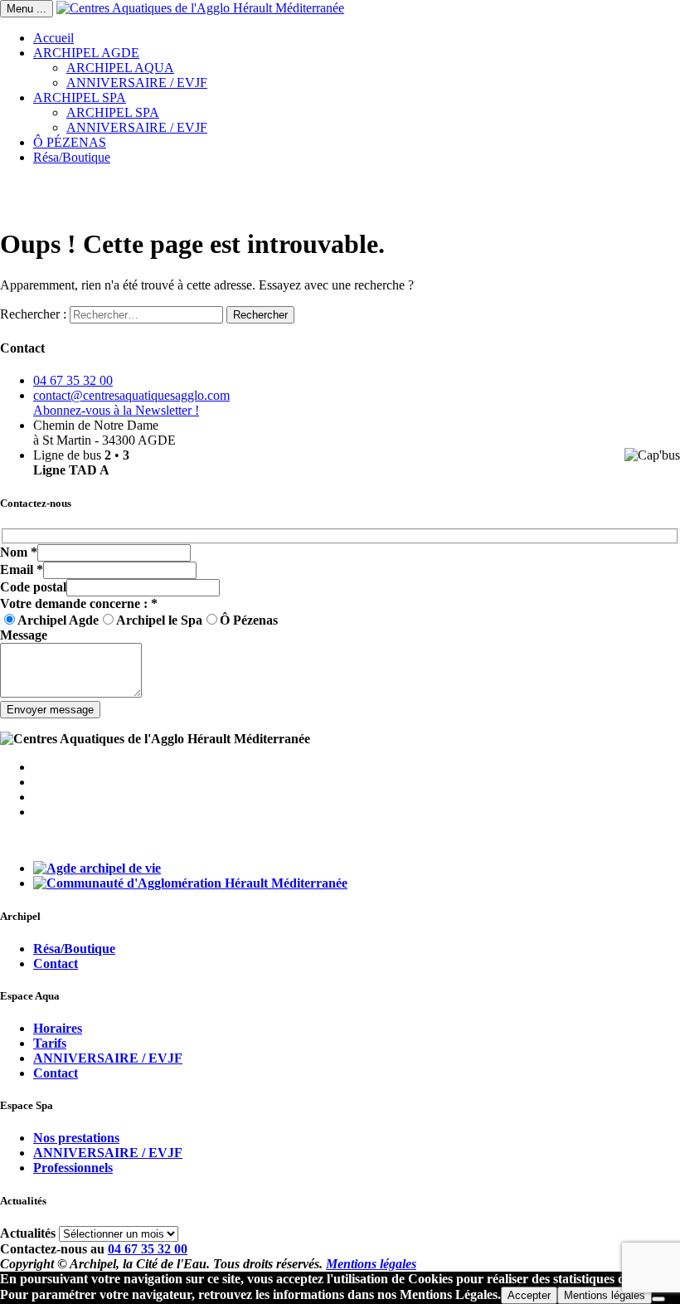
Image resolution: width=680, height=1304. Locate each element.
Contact (55, 963)
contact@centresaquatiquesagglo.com (131, 395)
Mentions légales (371, 1264)
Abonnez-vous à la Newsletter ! (116, 410)
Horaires (57, 1028)
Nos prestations (76, 1138)
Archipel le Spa (159, 620)
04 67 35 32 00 (73, 380)
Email (21, 569)
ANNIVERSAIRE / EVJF (136, 82)
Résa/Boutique (71, 157)
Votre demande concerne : (79, 603)
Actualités (28, 1233)
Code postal (33, 587)
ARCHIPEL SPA (79, 97)
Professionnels (73, 1167)
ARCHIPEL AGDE (86, 53)
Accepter (529, 1295)
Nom (18, 552)
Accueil (53, 38)
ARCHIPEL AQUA (120, 68)
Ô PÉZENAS (69, 142)
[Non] (658, 1299)
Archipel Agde (58, 620)
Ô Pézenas (249, 620)
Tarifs (49, 1043)
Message (23, 635)
